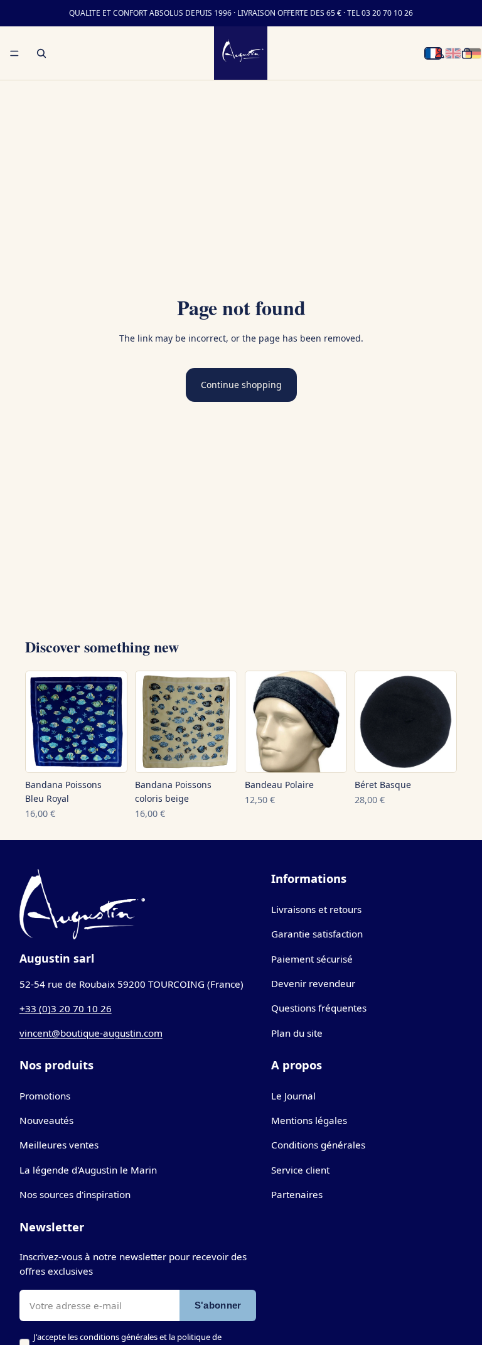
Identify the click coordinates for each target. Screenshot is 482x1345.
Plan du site (297, 1033)
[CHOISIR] (107, 758)
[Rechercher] (41, 53)
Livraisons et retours (316, 909)
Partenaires (297, 1194)
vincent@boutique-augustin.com (91, 1033)
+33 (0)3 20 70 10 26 (65, 1008)
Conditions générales (318, 1144)
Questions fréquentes (319, 1008)
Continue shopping (241, 385)
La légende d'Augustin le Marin (88, 1170)
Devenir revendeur (313, 983)
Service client (300, 1170)
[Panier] (467, 53)
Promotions (44, 1095)
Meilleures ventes (59, 1144)
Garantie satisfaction (317, 933)
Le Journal (293, 1095)
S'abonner (218, 1305)
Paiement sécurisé (312, 959)
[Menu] (14, 53)
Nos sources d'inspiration (75, 1194)
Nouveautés (46, 1120)
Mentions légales (309, 1120)
